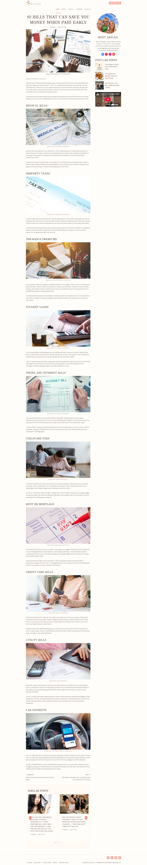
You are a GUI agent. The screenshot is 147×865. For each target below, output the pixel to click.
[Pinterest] (116, 3)
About (64, 9)
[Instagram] (113, 3)
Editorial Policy (64, 862)
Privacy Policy (47, 862)
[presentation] (42, 804)
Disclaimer (37, 862)
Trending (58, 13)
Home (57, 9)
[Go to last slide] (30, 818)
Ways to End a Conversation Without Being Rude (40, 777)
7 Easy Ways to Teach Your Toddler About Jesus (112, 66)
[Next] (86, 818)
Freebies (79, 9)
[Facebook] (110, 3)
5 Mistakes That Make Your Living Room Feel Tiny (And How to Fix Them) (76, 777)
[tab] (55, 842)
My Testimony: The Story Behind (112, 85)
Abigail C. (54, 27)
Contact (88, 9)
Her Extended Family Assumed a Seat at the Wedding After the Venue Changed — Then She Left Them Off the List (74, 821)
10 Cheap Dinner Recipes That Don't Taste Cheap (111, 76)
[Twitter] (112, 857)
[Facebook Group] (119, 3)
